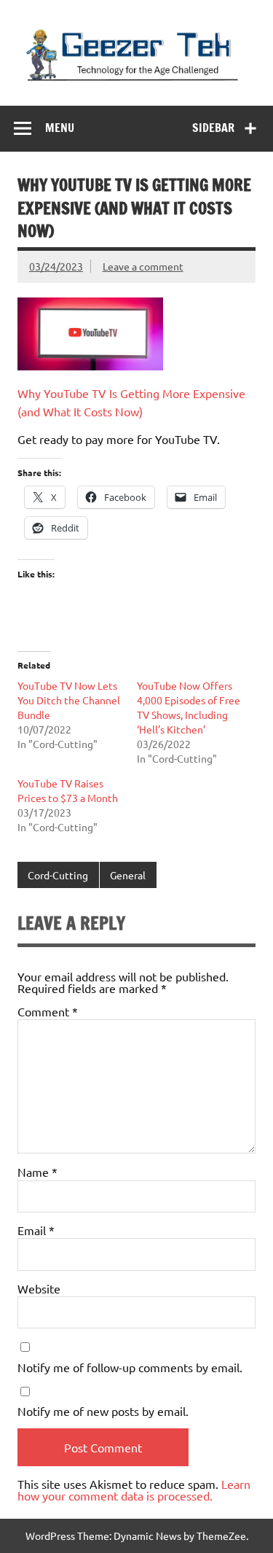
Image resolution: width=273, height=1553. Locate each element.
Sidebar (213, 128)
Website (38, 1288)
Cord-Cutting (58, 874)
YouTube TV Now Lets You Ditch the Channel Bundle (68, 700)
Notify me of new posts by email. (103, 1411)
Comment (47, 1011)
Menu (59, 128)
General (128, 874)
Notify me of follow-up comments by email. (129, 1367)
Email (36, 1230)
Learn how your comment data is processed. (133, 1489)
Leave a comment (143, 266)
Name (37, 1172)
